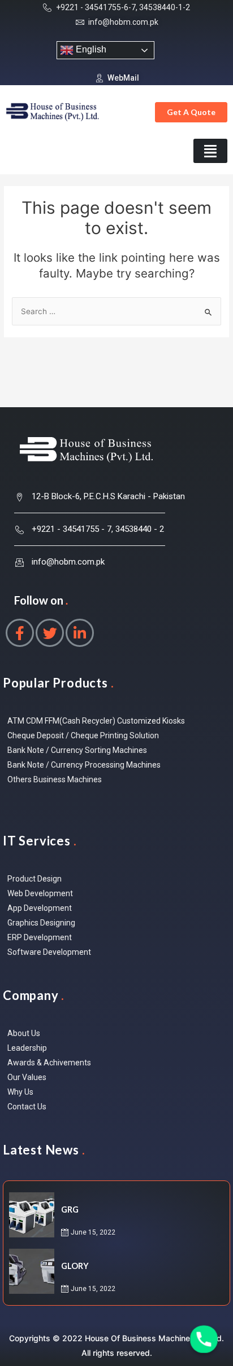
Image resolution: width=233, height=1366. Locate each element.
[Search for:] (116, 311)
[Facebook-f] (20, 633)
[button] (191, 112)
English (90, 49)
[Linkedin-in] (80, 633)
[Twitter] (50, 633)
